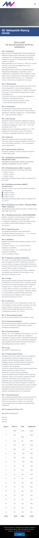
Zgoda (19, 534)
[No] (37, 531)
